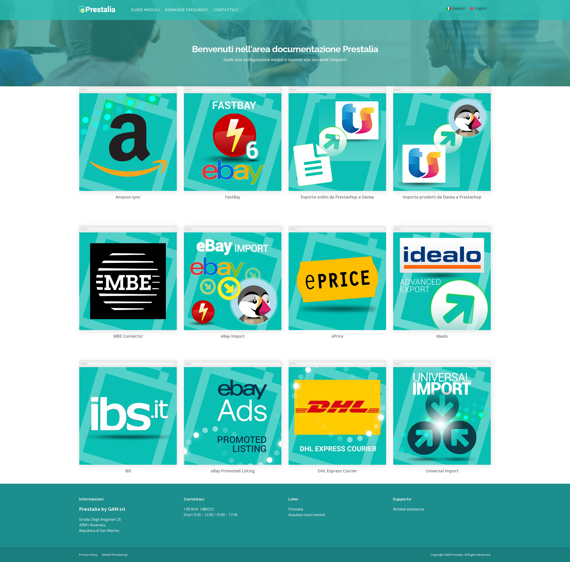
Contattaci (226, 10)
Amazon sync (128, 197)
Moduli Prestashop (115, 555)
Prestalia (295, 509)
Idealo (442, 336)
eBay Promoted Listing (233, 470)
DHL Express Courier (337, 470)
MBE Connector (128, 336)
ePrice (337, 336)
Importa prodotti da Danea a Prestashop (442, 197)
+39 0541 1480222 (199, 509)
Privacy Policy (88, 555)
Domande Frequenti (186, 10)
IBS (128, 470)
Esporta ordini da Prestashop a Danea (337, 197)
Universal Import (442, 470)
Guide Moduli (145, 10)
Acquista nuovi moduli (306, 514)
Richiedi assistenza (408, 509)
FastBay (232, 197)
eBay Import (233, 336)
